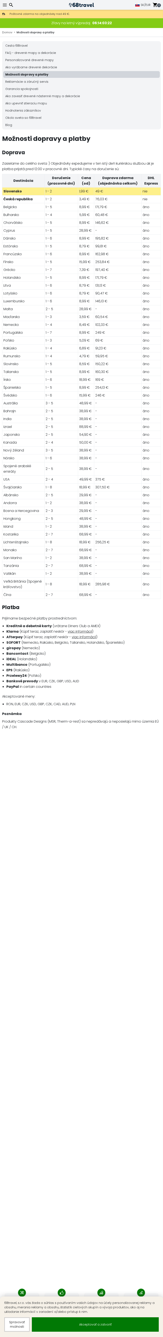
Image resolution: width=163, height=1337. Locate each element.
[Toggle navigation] (5, 5)
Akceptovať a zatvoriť (95, 1324)
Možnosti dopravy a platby (36, 32)
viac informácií (80, 631)
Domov (7, 32)
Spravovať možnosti (17, 1324)
